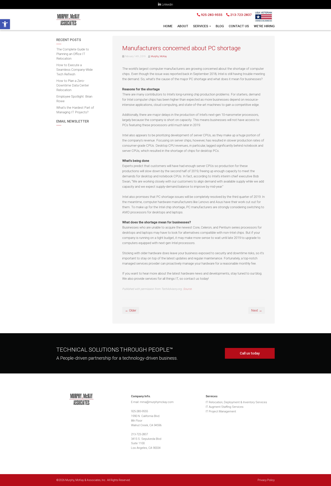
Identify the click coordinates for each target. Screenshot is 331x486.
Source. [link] (187, 289)
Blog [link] (220, 26)
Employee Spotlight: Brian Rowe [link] (74, 99)
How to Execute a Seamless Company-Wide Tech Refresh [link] (74, 69)
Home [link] (168, 26)
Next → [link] (256, 310)
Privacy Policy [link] (266, 480)
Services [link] (201, 26)
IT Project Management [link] (221, 411)
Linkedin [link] (167, 4)
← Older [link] (130, 310)
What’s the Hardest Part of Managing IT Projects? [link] (75, 110)
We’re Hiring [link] (264, 26)
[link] (5, 24)
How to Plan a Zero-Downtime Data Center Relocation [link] (72, 85)
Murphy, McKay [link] (159, 56)
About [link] (182, 26)
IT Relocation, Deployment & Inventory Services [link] (236, 402)
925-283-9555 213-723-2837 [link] (226, 15)
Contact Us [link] (239, 26)
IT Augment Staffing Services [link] (224, 407)
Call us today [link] (250, 353)
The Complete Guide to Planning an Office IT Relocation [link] (72, 53)
